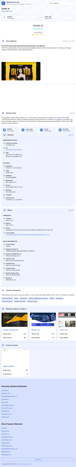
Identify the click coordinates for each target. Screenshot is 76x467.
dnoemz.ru (5, 434)
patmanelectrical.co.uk (9, 449)
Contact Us (38, 459)
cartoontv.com (6, 440)
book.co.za (64, 330)
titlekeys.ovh (5, 452)
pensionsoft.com (7, 437)
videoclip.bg (5, 443)
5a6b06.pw (5, 411)
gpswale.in (5, 399)
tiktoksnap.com (6, 446)
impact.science (8, 366)
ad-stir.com (5, 431)
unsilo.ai (59, 117)
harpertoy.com (6, 414)
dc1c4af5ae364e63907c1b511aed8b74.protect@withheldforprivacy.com (28, 234)
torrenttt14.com (6, 408)
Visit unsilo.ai (5, 11)
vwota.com (5, 417)
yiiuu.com (4, 402)
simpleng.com (6, 455)
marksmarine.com (7, 405)
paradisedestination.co (9, 396)
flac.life (3, 428)
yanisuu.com (5, 393)
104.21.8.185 (9, 150)
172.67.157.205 (17, 150)
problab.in (5, 390)
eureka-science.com (10, 330)
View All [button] (72, 113)
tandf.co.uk (35, 330)
